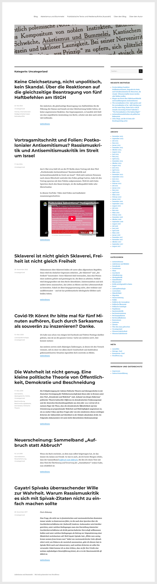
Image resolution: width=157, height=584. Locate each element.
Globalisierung (117, 275)
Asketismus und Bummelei (52, 17)
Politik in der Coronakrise (121, 302)
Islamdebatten (19, 456)
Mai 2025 (115, 143)
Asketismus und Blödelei (120, 264)
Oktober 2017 (116, 242)
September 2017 (117, 244)
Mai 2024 (115, 156)
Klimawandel (116, 282)
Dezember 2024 (117, 147)
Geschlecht (116, 273)
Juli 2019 (115, 208)
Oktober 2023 (116, 163)
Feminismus (116, 268)
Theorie (115, 325)
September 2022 (117, 177)
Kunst (114, 286)
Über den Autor (136, 17)
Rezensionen (116, 320)
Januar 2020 (116, 199)
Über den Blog (120, 17)
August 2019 (116, 206)
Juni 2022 (115, 179)
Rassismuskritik (117, 311)
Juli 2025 (115, 141)
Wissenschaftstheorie (119, 333)
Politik (27, 396)
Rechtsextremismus (119, 313)
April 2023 (115, 170)
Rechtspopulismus (118, 316)
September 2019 (117, 204)
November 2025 (117, 136)
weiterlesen (45, 124)
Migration (115, 295)
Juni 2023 (115, 168)
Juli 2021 (115, 186)
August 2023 (116, 165)
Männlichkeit (116, 293)
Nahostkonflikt (19, 116)
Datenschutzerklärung (120, 373)
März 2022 (116, 181)
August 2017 (116, 246)
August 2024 (116, 152)
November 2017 (117, 240)
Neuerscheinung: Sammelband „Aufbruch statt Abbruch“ (55, 442)
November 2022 (117, 174)
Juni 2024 (115, 154)
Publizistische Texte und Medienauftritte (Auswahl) (89, 17)
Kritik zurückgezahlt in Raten (122, 284)
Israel (28, 114)
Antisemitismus (117, 262)
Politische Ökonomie (119, 304)
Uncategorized (19, 109)
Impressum (116, 371)
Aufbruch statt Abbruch (68, 460)
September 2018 (117, 222)
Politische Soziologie (119, 307)
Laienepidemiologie (21, 337)
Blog (36, 17)
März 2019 (115, 213)
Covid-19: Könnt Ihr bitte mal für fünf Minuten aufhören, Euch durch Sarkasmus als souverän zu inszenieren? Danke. (58, 321)
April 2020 (115, 192)
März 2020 (116, 195)
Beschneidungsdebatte (22, 403)
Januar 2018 (116, 235)
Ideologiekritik (19, 396)
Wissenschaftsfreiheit (119, 331)
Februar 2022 (116, 183)
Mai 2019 (115, 210)
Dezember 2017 (117, 237)
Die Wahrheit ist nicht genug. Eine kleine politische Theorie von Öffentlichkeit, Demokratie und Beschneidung (59, 377)
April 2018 (115, 231)
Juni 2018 (115, 228)
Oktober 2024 (116, 150)
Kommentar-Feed (118, 353)
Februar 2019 (116, 215)
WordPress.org (117, 356)
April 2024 (115, 159)
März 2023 (115, 172)
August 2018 (116, 224)
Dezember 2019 (117, 201)
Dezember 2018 (117, 217)
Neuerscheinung (20, 459)
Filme (114, 271)
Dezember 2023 (117, 161)
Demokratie (18, 394)
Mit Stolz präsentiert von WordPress (47, 575)
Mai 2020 (115, 190)
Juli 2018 (115, 226)
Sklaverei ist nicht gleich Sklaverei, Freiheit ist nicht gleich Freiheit (58, 258)
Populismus (116, 309)
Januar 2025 (116, 145)
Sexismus (115, 322)
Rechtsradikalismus (119, 318)
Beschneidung (19, 401)
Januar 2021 (116, 188)
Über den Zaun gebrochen (121, 327)
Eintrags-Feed (117, 351)
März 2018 (115, 233)
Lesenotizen (116, 291)
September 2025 (117, 139)
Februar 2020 (116, 197)
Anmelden (115, 349)
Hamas (16, 112)
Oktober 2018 (116, 219)
